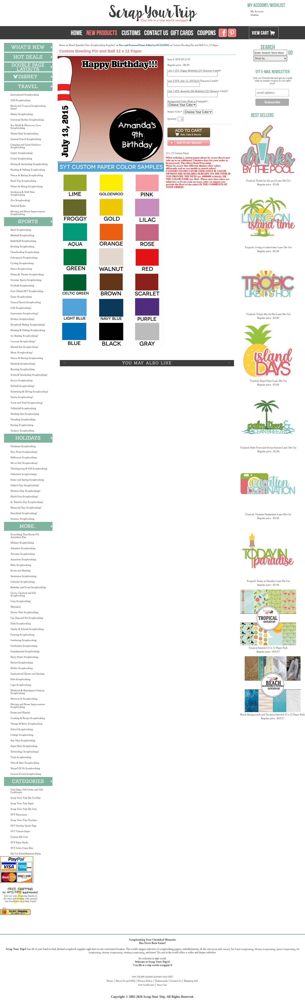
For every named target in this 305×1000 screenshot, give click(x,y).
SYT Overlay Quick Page (23, 825)
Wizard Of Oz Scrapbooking (25, 768)
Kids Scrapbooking (20, 679)
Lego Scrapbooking (20, 684)
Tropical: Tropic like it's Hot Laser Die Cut (268, 314)
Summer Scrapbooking (22, 518)
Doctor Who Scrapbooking (24, 612)
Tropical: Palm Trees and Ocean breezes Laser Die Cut (268, 447)
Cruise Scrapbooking (21, 158)
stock (215, 949)
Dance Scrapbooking (21, 268)
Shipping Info (191, 980)
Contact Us (175, 980)
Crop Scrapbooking (20, 601)
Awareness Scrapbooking (23, 576)
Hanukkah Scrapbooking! (23, 513)
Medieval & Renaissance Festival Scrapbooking (27, 691)
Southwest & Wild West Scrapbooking (22, 193)
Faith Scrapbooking (20, 623)
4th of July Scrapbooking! (24, 463)
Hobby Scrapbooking (21, 668)
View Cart (162, 984)
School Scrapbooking (21, 729)
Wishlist (255, 15)
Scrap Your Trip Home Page (123, 12)
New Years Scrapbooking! (24, 451)
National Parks (17, 205)
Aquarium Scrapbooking (23, 559)
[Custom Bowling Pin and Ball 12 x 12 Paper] (111, 161)
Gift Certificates (146, 984)
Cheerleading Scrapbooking (24, 252)
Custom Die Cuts (19, 836)
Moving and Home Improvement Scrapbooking (27, 212)
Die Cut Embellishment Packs (25, 853)
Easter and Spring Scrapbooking (27, 479)
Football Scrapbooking (22, 285)
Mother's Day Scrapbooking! (25, 491)
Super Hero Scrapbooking (24, 746)
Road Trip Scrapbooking (23, 180)
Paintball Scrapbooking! (23, 363)
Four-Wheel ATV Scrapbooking (26, 291)
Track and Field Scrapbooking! (26, 402)
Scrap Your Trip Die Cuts (23, 809)
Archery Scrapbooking (22, 430)
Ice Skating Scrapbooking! (24, 335)
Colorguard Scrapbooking (24, 257)
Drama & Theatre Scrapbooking (27, 274)
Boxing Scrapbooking (21, 425)
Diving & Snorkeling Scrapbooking (29, 164)
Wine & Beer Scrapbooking (24, 762)
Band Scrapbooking (20, 229)
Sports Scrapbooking (285, 949)
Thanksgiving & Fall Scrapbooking (28, 468)
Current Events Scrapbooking (25, 774)
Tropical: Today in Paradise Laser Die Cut (268, 581)
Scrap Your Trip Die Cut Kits (25, 797)
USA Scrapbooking (20, 100)
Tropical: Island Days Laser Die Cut (268, 380)
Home (62, 45)
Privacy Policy (145, 980)
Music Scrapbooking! (21, 352)
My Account (257, 11)
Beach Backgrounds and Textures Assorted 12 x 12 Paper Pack (272, 714)
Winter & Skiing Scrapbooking (26, 186)
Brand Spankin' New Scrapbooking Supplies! (92, 45)
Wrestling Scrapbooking (23, 419)
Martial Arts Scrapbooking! (24, 347)
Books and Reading (20, 570)
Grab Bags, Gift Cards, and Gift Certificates (26, 791)
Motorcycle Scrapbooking (24, 698)
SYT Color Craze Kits (21, 848)
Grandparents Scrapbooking (25, 651)
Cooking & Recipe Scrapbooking (27, 718)
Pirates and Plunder (20, 712)
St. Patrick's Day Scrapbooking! (26, 502)
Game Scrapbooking (21, 296)
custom (225, 949)
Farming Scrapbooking (22, 634)
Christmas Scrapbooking (23, 446)
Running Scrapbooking (22, 369)
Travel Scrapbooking (244, 949)
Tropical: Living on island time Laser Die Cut (268, 247)
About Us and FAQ (125, 980)
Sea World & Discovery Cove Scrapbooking (25, 126)
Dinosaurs (15, 606)
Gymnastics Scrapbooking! (24, 313)
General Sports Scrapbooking (25, 302)
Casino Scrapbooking (21, 153)
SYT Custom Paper (20, 831)
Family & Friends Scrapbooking (27, 629)
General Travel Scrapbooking (25, 139)
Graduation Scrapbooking (23, 645)
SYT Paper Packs (19, 842)
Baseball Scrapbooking (22, 235)
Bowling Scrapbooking (22, 246)
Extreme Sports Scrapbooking (26, 280)
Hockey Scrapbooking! (22, 319)
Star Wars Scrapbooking (22, 740)
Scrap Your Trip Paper (22, 803)
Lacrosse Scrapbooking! (23, 341)
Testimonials (161, 980)
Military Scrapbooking (22, 542)
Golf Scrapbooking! (20, 307)
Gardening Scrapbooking (23, 640)
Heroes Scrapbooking (21, 662)
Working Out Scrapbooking (24, 413)
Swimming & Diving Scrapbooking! (29, 391)
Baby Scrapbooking (20, 565)
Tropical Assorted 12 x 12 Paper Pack (268, 647)
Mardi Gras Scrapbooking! (24, 496)
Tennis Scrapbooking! (21, 397)
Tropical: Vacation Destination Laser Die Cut (268, 514)
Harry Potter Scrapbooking (24, 657)
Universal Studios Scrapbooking (27, 119)
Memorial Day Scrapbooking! (26, 507)
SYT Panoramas (18, 814)
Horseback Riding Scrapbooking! (27, 324)
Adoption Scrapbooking (23, 548)
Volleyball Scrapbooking (23, 408)
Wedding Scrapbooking (134, 952)
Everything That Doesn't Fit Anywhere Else (24, 535)
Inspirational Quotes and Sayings (27, 673)
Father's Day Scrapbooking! (24, 485)
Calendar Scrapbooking (22, 581)
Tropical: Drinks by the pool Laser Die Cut (268, 180)
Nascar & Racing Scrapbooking (26, 175)
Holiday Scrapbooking (112, 952)
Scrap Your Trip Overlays (23, 820)
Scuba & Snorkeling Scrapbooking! (29, 374)
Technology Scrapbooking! (24, 751)
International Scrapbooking (24, 94)
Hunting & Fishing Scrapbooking (27, 169)
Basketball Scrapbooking (23, 241)
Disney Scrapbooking (21, 114)
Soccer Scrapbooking (21, 380)
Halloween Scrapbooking (23, 457)
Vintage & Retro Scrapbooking (26, 723)
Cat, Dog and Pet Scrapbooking (26, 618)
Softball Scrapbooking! (22, 386)
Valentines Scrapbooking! (23, 474)
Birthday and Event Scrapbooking (28, 587)
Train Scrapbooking (20, 757)
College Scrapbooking (21, 734)
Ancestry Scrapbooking (22, 553)
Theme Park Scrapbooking (24, 133)
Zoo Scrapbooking (20, 200)
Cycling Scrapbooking (22, 263)
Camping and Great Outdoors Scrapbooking (25, 146)
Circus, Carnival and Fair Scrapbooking (23, 594)
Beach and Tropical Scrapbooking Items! (28, 107)
